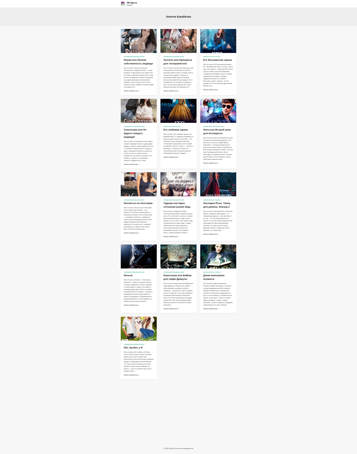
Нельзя (128, 275)
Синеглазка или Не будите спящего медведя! (135, 133)
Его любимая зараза (175, 129)
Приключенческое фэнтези (212, 200)
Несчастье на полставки (138, 203)
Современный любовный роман (134, 56)
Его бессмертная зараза (217, 60)
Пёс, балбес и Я (133, 347)
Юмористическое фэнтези (211, 56)
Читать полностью (131, 91)
